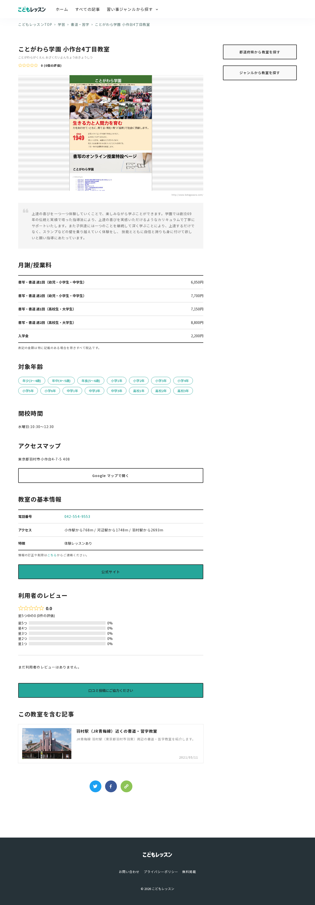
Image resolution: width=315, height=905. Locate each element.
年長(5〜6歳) (90, 380)
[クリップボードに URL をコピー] (126, 786)
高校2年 (161, 390)
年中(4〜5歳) (61, 380)
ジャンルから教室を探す (259, 72)
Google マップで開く (110, 475)
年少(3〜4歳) (31, 380)
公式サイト (110, 571)
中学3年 (116, 390)
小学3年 (161, 380)
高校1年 (138, 390)
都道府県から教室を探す (259, 51)
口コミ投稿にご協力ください (110, 690)
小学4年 (183, 380)
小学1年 (116, 380)
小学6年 (50, 390)
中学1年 (72, 390)
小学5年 (28, 390)
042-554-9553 (77, 516)
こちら (52, 555)
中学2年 (94, 390)
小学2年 (138, 380)
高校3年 (183, 390)
